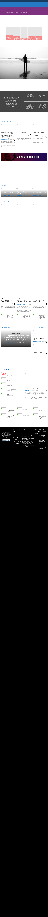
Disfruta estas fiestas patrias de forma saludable (10, 315)
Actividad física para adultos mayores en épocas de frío (8, 193)
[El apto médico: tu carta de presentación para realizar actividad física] (37, 439)
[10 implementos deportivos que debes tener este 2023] (37, 436)
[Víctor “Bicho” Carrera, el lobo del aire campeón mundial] (3, 409)
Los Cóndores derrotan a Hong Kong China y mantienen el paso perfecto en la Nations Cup (27, 442)
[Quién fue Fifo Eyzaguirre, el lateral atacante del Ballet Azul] (16, 33)
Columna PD (18, 12)
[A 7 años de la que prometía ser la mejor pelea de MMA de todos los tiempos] (42, 107)
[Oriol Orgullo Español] (24, 33)
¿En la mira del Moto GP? (31, 388)
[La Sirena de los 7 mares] (35, 409)
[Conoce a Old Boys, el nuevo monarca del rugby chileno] (31, 33)
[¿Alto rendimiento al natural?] (40, 333)
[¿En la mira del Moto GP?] (36, 380)
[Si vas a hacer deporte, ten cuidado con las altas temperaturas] (40, 250)
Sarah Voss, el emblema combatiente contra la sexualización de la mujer (43, 416)
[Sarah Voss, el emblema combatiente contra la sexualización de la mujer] (35, 415)
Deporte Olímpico (16, 333)
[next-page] (3, 149)
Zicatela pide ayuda (22, 132)
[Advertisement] (24, 172)
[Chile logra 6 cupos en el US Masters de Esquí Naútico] (30, 96)
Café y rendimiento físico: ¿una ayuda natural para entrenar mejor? (7, 300)
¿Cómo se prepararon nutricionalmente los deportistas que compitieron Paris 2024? (43, 316)
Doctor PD (26, 12)
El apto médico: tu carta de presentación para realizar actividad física (43, 440)
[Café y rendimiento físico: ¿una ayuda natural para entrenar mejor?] (30, 107)
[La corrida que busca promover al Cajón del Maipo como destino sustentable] (3, 384)
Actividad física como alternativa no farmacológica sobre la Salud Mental (22, 191)
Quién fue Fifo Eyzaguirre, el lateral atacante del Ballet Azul (28, 446)
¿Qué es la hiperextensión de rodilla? (42, 444)
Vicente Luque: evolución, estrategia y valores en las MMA (11, 415)
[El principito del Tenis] (19, 415)
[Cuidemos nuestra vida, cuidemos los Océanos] (38, 33)
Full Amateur (18, 9)
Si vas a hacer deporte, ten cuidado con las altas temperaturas (40, 300)
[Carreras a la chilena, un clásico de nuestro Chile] (3, 394)
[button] (41, 9)
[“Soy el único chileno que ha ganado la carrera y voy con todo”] (40, 127)
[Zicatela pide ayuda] (24, 127)
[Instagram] (7, 445)
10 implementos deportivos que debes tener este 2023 (42, 436)
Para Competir (10, 12)
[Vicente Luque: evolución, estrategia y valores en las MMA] (9, 33)
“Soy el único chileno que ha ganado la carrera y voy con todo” (40, 134)
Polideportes (10, 9)
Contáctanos (6, 440)
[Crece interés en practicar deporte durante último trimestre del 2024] (3, 389)
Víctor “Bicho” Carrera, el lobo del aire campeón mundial (11, 409)
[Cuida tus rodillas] (40, 347)
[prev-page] (1, 149)
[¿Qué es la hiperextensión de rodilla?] (37, 444)
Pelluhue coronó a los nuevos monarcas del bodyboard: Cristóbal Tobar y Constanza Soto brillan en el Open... (7, 135)
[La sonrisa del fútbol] (19, 409)
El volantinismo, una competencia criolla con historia (42, 447)
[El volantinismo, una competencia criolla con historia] (37, 447)
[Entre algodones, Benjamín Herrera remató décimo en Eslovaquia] (27, 398)
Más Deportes (27, 9)
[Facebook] (5, 445)
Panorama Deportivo (5, 139)
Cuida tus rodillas (37, 352)
